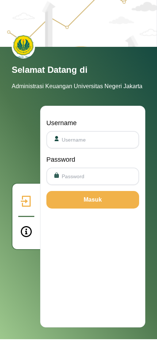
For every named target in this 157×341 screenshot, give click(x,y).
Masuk (93, 199)
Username (61, 123)
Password (60, 159)
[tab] (26, 201)
